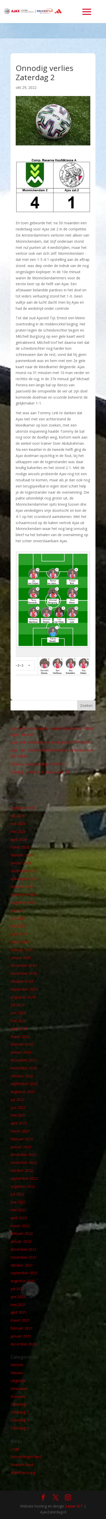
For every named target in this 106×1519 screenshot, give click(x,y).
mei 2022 (18, 1209)
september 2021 (24, 1272)
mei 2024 (18, 1020)
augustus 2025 (23, 902)
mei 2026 (18, 831)
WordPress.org (23, 1472)
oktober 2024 (22, 981)
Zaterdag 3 (20, 1420)
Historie (17, 1364)
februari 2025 (22, 949)
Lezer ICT (74, 1506)
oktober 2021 (22, 1265)
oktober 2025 (22, 886)
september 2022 (24, 1178)
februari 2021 (22, 1328)
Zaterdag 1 (20, 1404)
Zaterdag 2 (20, 1412)
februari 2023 (22, 1138)
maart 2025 (20, 941)
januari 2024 (21, 1052)
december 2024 (24, 965)
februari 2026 (22, 855)
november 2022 (24, 1162)
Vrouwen (18, 1396)
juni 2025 (18, 918)
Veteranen (19, 1388)
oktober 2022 (22, 1170)
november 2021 (24, 1257)
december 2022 (24, 1154)
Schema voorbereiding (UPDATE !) (39, 764)
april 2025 (19, 933)
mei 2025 (18, 925)
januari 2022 (21, 1241)
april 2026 (19, 839)
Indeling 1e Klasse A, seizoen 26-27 (40, 772)
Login (15, 1449)
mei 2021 (18, 1304)
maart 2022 (20, 1225)
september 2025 (24, 894)
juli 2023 (17, 1099)
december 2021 (24, 1249)
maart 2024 (20, 1036)
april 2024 (19, 1028)
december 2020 (24, 1344)
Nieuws (17, 1372)
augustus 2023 (23, 1091)
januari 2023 (21, 1146)
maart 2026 (20, 847)
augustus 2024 (23, 997)
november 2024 (24, 973)
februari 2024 (22, 1044)
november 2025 (24, 878)
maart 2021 (20, 1320)
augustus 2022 (23, 1186)
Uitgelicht (18, 1380)
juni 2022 (18, 1201)
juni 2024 (18, 1012)
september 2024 (24, 989)
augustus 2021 (23, 1280)
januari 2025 (21, 957)
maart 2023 (20, 1131)
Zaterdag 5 (20, 1428)
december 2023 (24, 1060)
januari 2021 (21, 1336)
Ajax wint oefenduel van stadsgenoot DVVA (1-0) (51, 742)
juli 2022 (17, 1194)
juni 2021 (18, 1296)
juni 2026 (18, 823)
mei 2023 (18, 1115)
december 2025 (24, 870)
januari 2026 (21, 863)
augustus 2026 (23, 807)
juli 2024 (17, 1004)
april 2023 (19, 1123)
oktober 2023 (22, 1076)
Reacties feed (22, 1464)
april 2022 (19, 1217)
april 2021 (19, 1312)
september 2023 (24, 1083)
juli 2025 (17, 910)
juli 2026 (17, 815)
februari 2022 (22, 1233)
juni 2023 (18, 1107)
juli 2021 (17, 1288)
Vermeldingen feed (26, 1456)
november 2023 (24, 1068)
